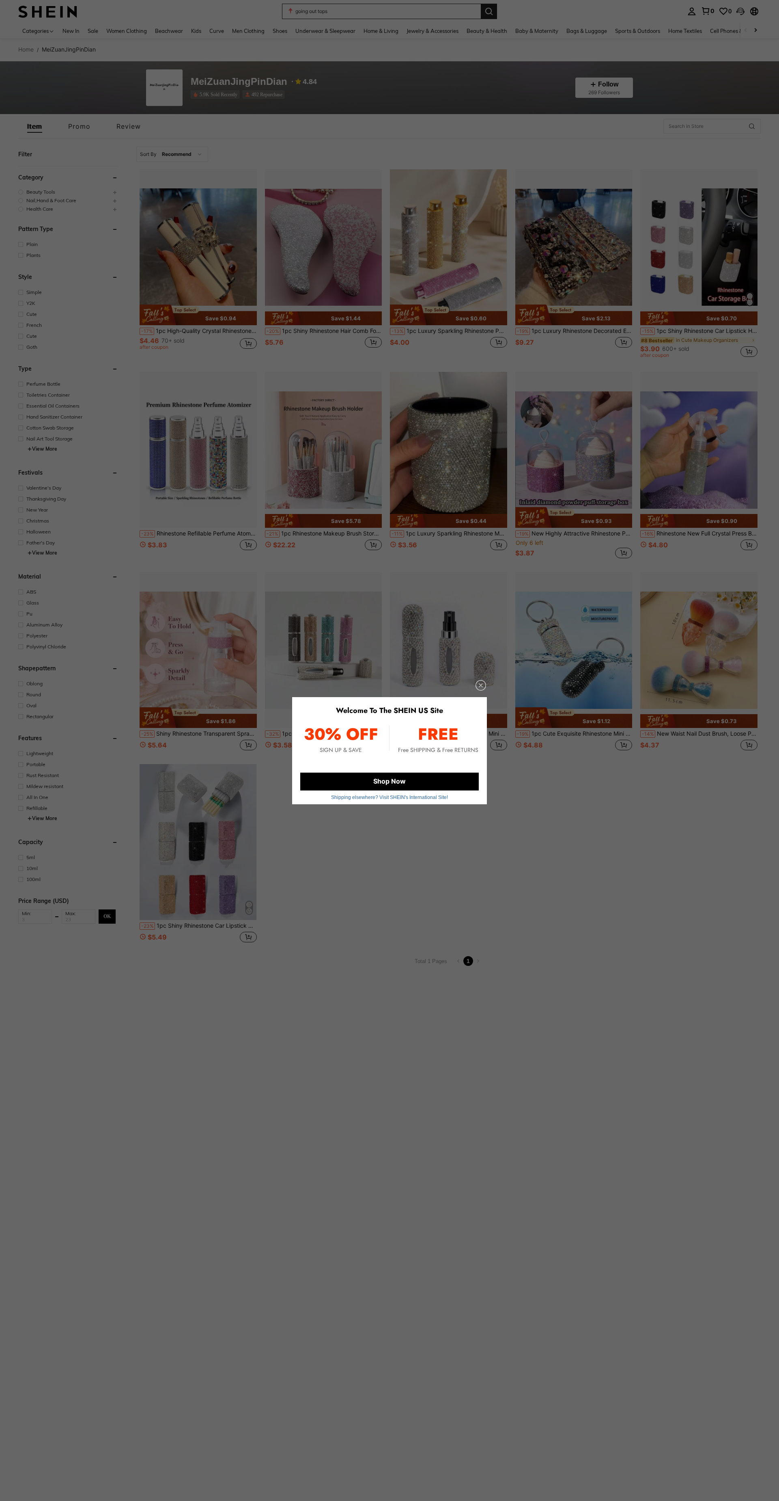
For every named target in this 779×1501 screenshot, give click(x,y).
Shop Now (389, 781)
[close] (481, 685)
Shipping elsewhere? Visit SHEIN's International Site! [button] (389, 797)
